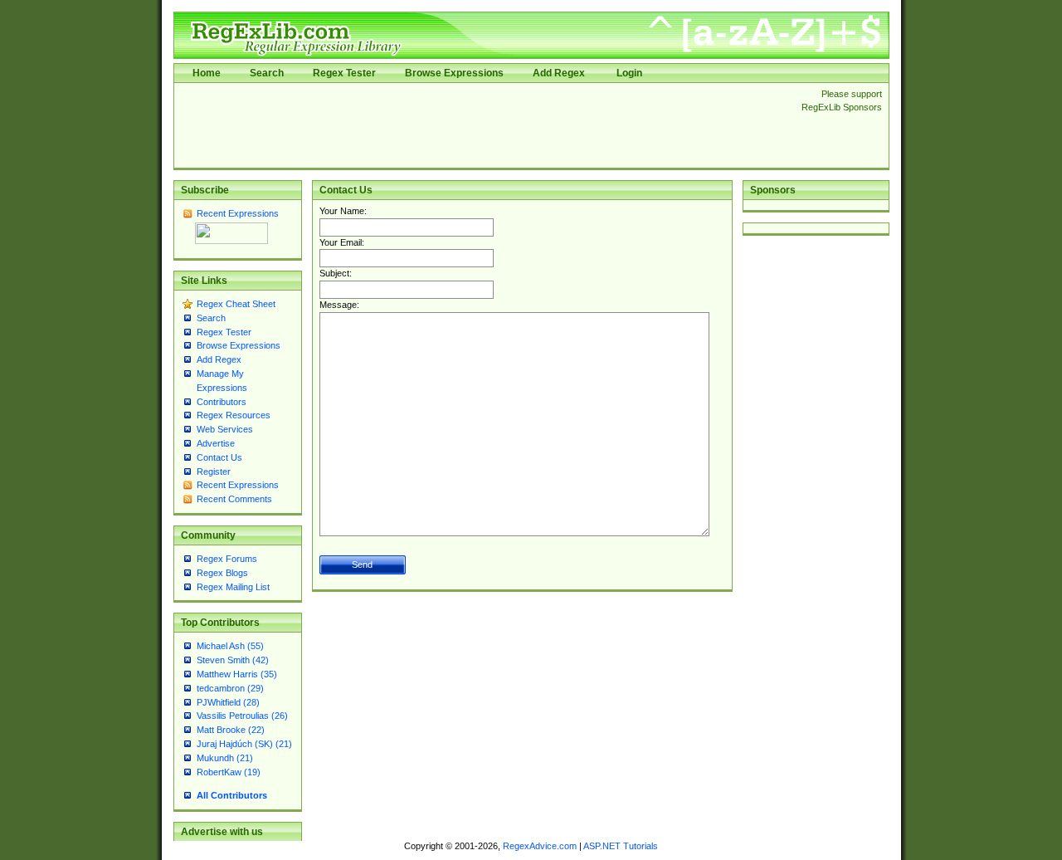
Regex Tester (344, 73)
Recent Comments (234, 499)
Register (214, 471)
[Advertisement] (483, 125)
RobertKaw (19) (229, 772)
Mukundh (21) (225, 758)
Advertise (216, 443)
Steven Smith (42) (233, 660)
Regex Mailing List (233, 587)
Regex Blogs (222, 573)
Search (267, 73)
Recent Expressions (238, 213)
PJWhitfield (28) (228, 702)
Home (206, 73)
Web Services (225, 429)
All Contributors (232, 795)
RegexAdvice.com (540, 846)
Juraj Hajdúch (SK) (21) (244, 744)
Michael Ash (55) (230, 646)
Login (629, 73)
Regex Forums (227, 559)
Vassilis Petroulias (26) (242, 716)
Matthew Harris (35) (237, 674)
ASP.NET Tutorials (620, 846)
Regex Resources (233, 415)
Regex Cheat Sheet (236, 304)
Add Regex (559, 73)
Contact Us (219, 457)
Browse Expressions (454, 73)
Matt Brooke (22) (231, 730)
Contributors (221, 402)
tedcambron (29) (230, 688)
